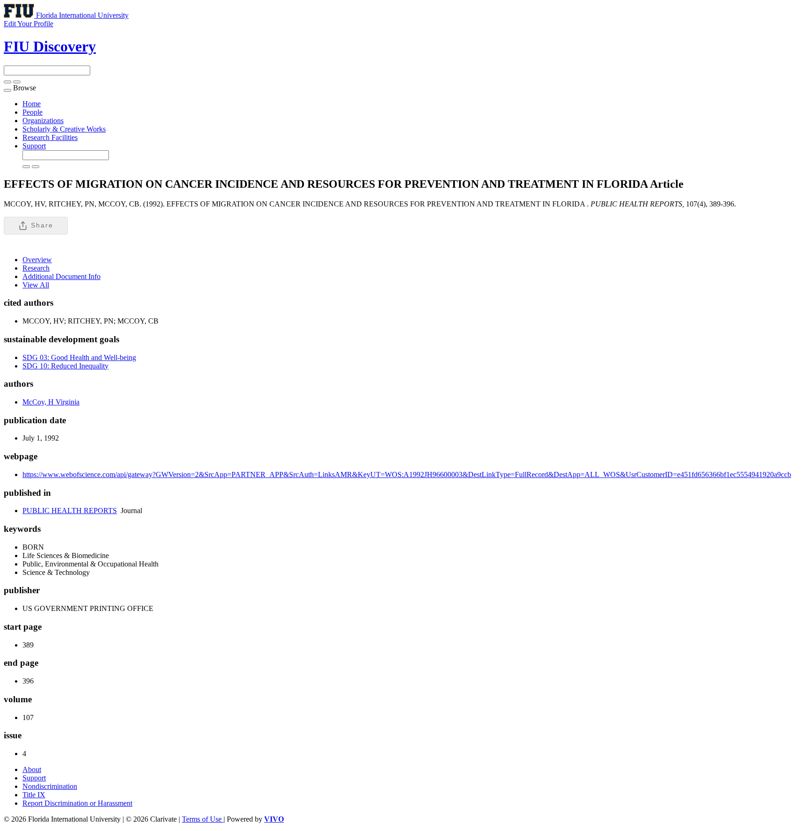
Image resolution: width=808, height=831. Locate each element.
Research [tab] (36, 268)
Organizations (43, 121)
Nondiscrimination (49, 786)
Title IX (33, 795)
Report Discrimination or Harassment (77, 803)
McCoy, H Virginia (50, 402)
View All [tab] (35, 285)
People (32, 112)
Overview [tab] (37, 260)
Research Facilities (50, 137)
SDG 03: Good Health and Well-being (79, 357)
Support (34, 146)
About (31, 769)
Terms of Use (203, 819)
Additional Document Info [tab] (61, 276)
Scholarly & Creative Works (64, 129)
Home (31, 104)
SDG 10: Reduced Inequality (65, 366)
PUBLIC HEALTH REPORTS (69, 511)
